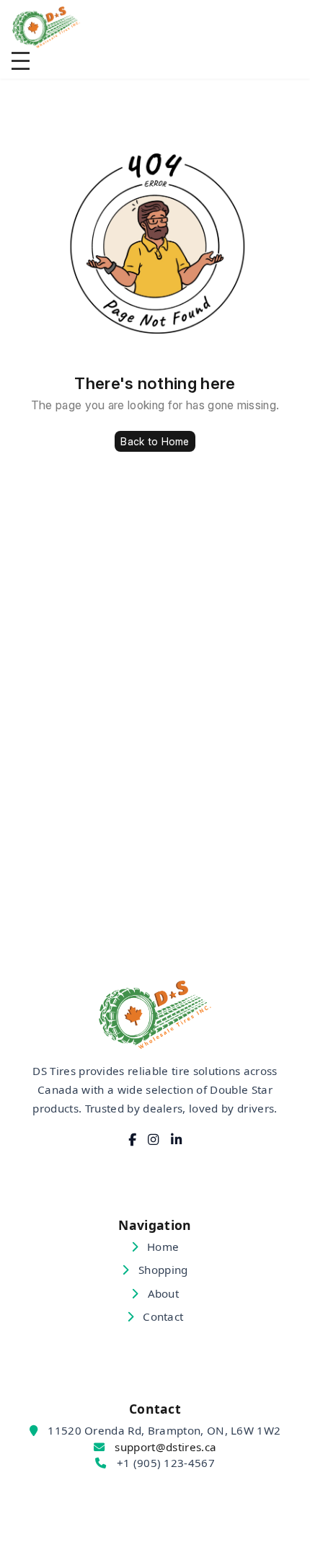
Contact (162, 1316)
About (161, 1293)
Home (162, 1246)
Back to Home (154, 441)
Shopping (161, 1269)
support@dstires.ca (165, 1447)
